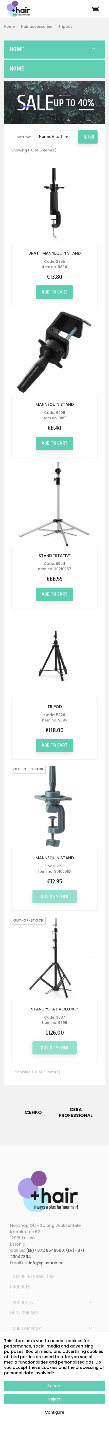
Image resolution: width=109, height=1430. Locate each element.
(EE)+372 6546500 (45, 1250)
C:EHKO (33, 1112)
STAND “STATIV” (55, 556)
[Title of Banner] (54, 102)
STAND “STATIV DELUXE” (54, 1009)
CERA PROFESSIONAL (76, 1112)
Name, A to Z (54, 137)
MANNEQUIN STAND (54, 404)
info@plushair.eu (46, 1263)
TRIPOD (54, 707)
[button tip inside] (21, 238)
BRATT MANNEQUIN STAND (54, 253)
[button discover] (88, 238)
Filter (87, 137)
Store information (33, 1277)
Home (17, 49)
